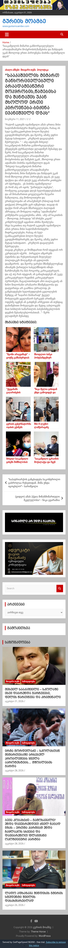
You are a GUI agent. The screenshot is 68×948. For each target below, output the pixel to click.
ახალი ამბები (12, 69)
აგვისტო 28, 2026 (14, 770)
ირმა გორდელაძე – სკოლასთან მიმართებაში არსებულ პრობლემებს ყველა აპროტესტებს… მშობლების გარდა (32, 758)
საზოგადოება (17, 642)
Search (59, 588)
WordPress (45, 935)
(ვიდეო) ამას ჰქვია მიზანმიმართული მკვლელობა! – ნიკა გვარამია (37, 498)
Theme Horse (38, 931)
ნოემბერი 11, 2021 (15, 119)
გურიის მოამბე (24, 21)
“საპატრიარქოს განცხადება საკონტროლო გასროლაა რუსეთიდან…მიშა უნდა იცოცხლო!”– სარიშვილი (34, 483)
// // (29, 119)
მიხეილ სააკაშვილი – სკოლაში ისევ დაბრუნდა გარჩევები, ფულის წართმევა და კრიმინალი (33, 693)
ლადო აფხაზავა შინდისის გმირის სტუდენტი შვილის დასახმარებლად (34, 897)
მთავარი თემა (28, 69)
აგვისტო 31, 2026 (14, 701)
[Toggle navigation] (6, 34)
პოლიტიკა (43, 69)
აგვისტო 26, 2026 (14, 905)
